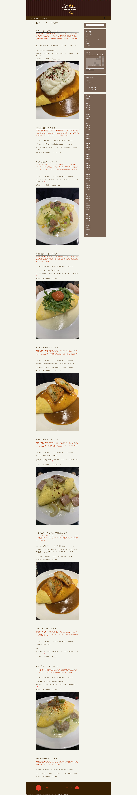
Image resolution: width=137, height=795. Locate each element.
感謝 (55, 38)
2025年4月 (88, 134)
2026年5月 (88, 105)
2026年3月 (88, 110)
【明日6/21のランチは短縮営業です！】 (52, 533)
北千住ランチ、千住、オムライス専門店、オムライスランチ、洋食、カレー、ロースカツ (57, 133)
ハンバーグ (51, 35)
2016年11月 (88, 227)
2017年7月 (88, 221)
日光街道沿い (60, 38)
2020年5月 (88, 201)
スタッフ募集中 (40, 132)
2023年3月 (88, 189)
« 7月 (90, 69)
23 (102, 63)
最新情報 (88, 45)
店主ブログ (88, 41)
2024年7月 (88, 154)
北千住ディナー (72, 166)
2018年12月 (88, 216)
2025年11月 (88, 118)
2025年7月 (88, 127)
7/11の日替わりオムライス (47, 31)
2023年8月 (88, 178)
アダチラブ (73, 164)
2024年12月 (88, 143)
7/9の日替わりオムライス (46, 128)
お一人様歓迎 (60, 33)
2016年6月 (88, 234)
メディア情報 (89, 34)
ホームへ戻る (34, 18)
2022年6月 (88, 192)
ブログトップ (44, 18)
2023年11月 (88, 172)
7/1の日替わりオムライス (46, 254)
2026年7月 (88, 101)
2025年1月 (88, 141)
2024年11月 (88, 145)
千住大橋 (52, 38)
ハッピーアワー (54, 166)
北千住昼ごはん (45, 38)
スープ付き (47, 132)
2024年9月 (88, 149)
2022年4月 (88, 196)
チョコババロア (53, 132)
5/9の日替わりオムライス (46, 758)
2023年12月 (88, 169)
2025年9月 (88, 123)
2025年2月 (88, 138)
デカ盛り (47, 35)
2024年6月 (88, 156)
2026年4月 (88, 107)
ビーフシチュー (58, 351)
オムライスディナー (42, 443)
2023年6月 (88, 183)
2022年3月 (88, 198)
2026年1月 (88, 114)
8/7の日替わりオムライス (91, 89)
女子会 (40, 135)
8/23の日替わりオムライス (91, 82)
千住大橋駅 (71, 259)
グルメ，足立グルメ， (61, 443)
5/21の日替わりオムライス (47, 666)
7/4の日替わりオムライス (47, 162)
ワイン (87, 36)
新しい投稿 (72, 788)
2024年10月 (88, 147)
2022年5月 (88, 194)
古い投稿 (43, 788)
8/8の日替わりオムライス (91, 87)
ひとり (65, 33)
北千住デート (68, 35)
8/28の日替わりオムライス (91, 80)
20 (94, 63)
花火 (48, 635)
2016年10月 (88, 229)
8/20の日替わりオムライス (91, 85)
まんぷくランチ (70, 33)
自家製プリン (62, 135)
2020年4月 (88, 203)
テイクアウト (41, 35)
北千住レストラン (73, 36)
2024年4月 (88, 161)
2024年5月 (88, 158)
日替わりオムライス (50, 33)
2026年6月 (88, 103)
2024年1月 (88, 167)
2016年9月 (88, 232)
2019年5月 (88, 207)
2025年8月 (88, 125)
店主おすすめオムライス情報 (92, 39)
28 (97, 65)
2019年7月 (88, 205)
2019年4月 (88, 209)
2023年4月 (88, 187)
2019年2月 (88, 214)
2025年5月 (88, 132)
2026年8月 (88, 98)
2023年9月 (88, 176)
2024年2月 (88, 165)
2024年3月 (88, 163)
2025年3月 (88, 136)
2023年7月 (88, 181)
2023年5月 (88, 185)
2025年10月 (88, 121)
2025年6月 (88, 130)
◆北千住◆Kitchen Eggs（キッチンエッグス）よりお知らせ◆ (45, 794)
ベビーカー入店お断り (60, 35)
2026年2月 (88, 112)
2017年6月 (88, 223)
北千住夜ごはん (43, 169)
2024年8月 (88, 152)
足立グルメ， (69, 135)
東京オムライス (66, 38)
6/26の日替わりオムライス (47, 439)
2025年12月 (88, 116)
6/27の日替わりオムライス (47, 347)
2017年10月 (88, 218)
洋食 (72, 38)
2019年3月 (88, 212)
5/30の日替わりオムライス (47, 629)
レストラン (75, 351)
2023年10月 (88, 174)
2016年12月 (88, 225)
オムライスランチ (52, 443)
